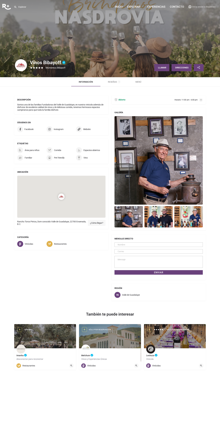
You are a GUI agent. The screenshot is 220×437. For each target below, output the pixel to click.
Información (86, 82)
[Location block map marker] (61, 197)
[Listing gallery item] (128, 217)
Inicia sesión (198, 7)
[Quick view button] (71, 365)
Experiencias (156, 6)
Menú (138, 82)
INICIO (119, 6)
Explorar (133, 6)
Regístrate (211, 7)
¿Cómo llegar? (96, 223)
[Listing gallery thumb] (158, 160)
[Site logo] (7, 6)
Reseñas (114, 82)
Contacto (177, 6)
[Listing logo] (21, 65)
